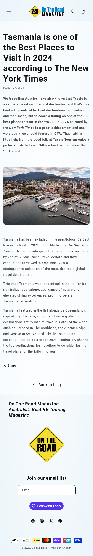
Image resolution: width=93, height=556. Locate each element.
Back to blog (49, 384)
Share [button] (12, 365)
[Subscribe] (70, 490)
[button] (8, 11)
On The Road (39, 547)
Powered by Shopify (60, 547)
